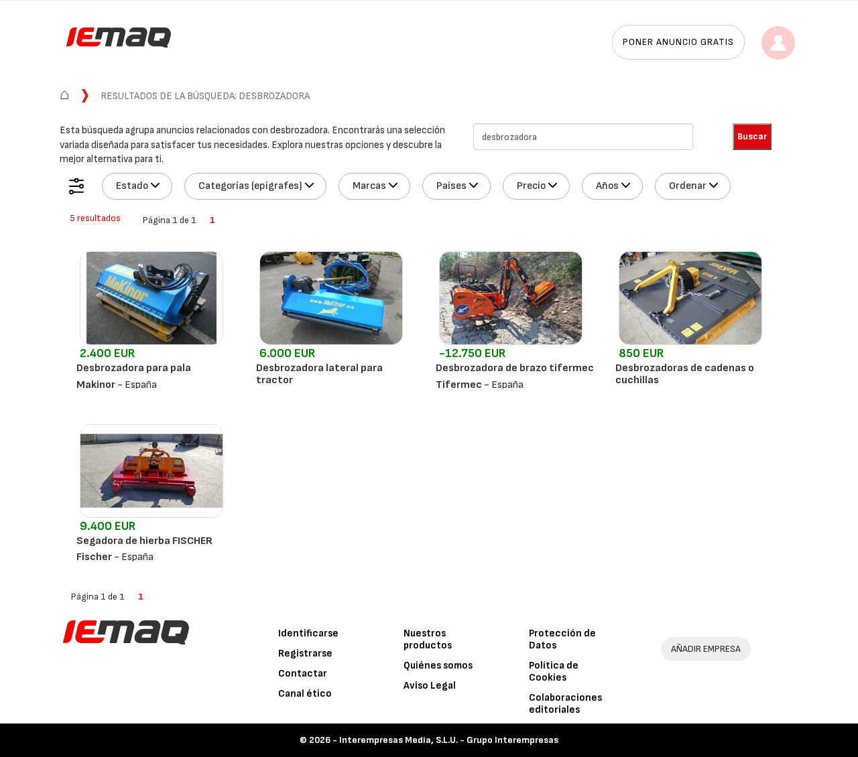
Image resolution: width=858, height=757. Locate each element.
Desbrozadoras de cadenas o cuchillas (684, 374)
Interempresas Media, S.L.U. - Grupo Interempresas (448, 740)
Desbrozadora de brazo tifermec (515, 368)
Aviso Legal (430, 685)
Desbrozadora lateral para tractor (319, 374)
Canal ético (305, 693)
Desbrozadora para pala (133, 368)
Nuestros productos (428, 639)
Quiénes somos (438, 665)
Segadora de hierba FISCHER (144, 541)
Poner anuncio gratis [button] (678, 42)
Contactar (302, 673)
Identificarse (308, 633)
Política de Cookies (553, 671)
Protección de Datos (562, 639)
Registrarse (305, 653)
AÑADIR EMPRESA (706, 649)
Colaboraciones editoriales (565, 703)
